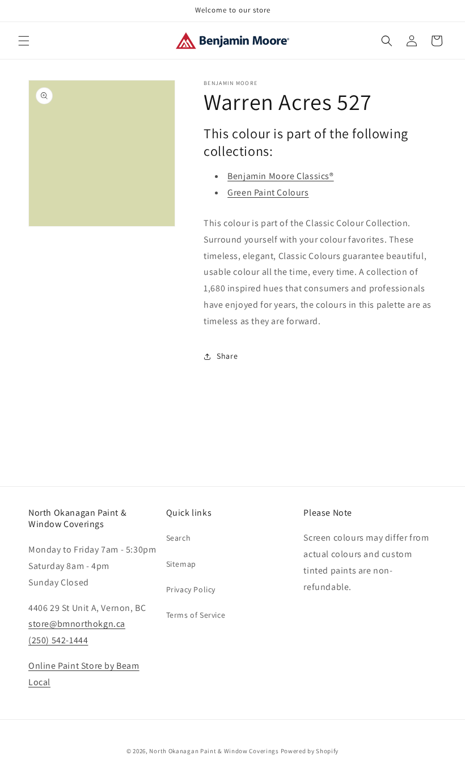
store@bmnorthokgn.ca (76, 624)
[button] (23, 40)
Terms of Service (196, 615)
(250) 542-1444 (58, 640)
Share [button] (227, 356)
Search (178, 538)
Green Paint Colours (267, 192)
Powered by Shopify (310, 751)
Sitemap (181, 564)
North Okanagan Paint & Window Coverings (213, 751)
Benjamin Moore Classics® (280, 176)
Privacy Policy (190, 589)
